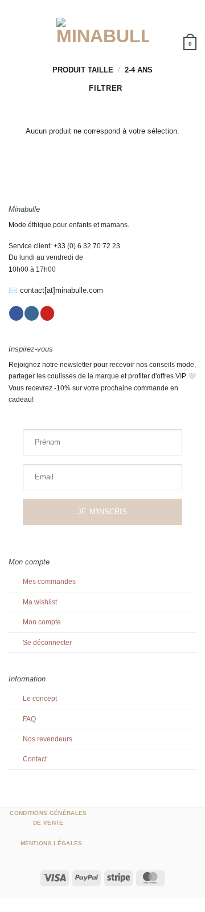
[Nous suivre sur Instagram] (31, 313)
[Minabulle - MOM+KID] (102, 31)
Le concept (40, 698)
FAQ (29, 719)
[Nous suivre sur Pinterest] (47, 313)
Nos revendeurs (47, 739)
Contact (35, 759)
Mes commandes (49, 581)
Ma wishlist (40, 602)
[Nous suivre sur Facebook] (16, 313)
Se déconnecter (47, 642)
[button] (14, 31)
